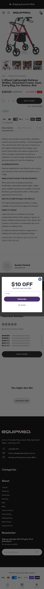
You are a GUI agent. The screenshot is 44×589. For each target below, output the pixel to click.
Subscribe (22, 299)
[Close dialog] (40, 279)
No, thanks (22, 305)
